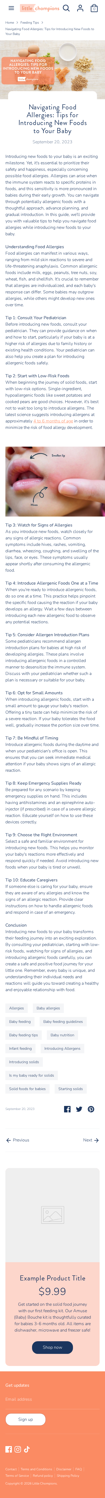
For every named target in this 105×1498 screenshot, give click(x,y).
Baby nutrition (62, 1035)
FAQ (78, 1469)
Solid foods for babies (27, 1088)
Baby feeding (20, 1021)
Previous (20, 1140)
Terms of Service (17, 1476)
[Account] (80, 6)
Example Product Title (53, 1278)
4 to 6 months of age (53, 421)
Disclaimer (63, 1469)
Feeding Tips (29, 22)
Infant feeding (20, 1048)
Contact (11, 1469)
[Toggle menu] (11, 8)
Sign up (25, 1419)
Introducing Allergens (62, 1048)
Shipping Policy (68, 1476)
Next (88, 1140)
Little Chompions (44, 1483)
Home (9, 22)
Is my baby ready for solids (31, 1075)
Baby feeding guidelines (63, 1021)
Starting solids (70, 1088)
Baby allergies (48, 1008)
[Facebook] (8, 1449)
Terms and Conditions (36, 1469)
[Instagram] (18, 1449)
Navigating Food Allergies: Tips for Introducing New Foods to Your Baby (49, 31)
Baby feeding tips (23, 1035)
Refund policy (43, 1476)
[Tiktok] (27, 1449)
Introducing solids (24, 1062)
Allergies (16, 1008)
